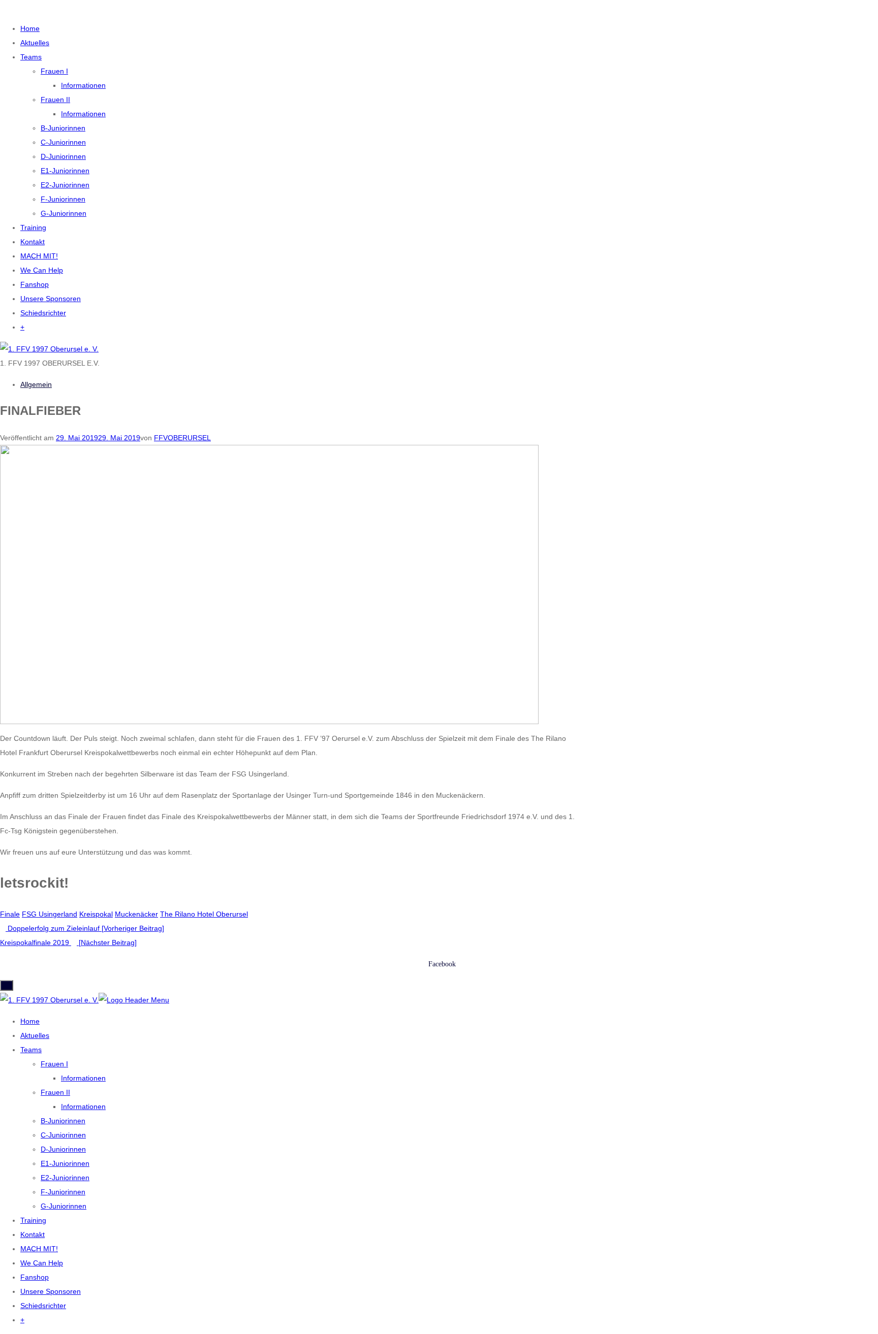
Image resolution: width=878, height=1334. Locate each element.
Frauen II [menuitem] (55, 1092)
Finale (10, 914)
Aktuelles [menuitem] (34, 1035)
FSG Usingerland (49, 914)
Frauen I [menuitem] (54, 1064)
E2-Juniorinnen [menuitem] (65, 1178)
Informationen (83, 85)
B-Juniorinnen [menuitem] (63, 1121)
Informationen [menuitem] (83, 1078)
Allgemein (36, 384)
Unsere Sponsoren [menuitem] (50, 1291)
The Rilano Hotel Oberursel (204, 914)
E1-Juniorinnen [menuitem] (65, 1163)
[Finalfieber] (269, 584)
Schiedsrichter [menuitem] (43, 1306)
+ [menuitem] (22, 1320)
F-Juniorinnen (63, 199)
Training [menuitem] (33, 1220)
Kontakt (32, 242)
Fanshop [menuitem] (34, 1277)
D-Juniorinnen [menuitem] (63, 1149)
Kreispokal (96, 914)
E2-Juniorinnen (65, 185)
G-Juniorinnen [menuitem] (63, 1206)
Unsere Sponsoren (50, 299)
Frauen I (54, 71)
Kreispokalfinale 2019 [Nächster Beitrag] (68, 942)
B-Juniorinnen (63, 128)
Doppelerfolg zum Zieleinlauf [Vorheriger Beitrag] (85, 928)
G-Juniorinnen (63, 213)
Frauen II (55, 99)
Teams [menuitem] (31, 1050)
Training (33, 227)
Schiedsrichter (43, 313)
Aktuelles (34, 43)
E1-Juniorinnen (65, 171)
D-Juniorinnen (63, 156)
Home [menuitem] (30, 1021)
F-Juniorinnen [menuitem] (63, 1192)
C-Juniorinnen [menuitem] (63, 1135)
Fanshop (34, 284)
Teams (31, 57)
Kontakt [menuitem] (32, 1234)
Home (30, 28)
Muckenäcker (136, 914)
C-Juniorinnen (63, 142)
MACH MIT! (39, 256)
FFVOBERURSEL (182, 438)
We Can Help (41, 270)
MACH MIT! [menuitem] (39, 1249)
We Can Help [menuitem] (41, 1263)
